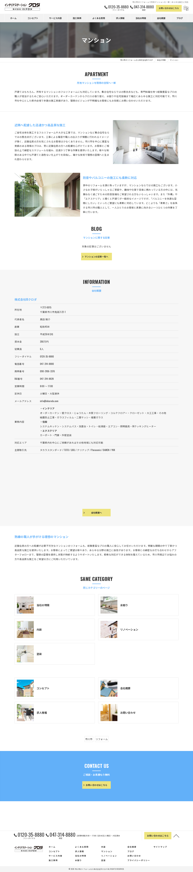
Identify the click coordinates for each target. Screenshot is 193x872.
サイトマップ (160, 846)
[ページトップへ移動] (176, 836)
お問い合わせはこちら (169, 8)
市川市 (89, 739)
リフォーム (102, 739)
